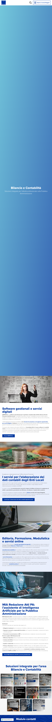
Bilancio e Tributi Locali (16, 546)
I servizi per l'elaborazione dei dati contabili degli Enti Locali (18, 499)
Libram (28, 492)
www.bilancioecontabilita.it (8, 550)
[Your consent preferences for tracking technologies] (7, 719)
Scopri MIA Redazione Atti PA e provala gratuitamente (17, 654)
